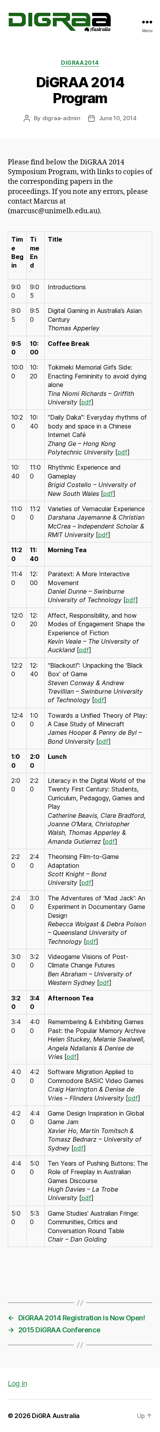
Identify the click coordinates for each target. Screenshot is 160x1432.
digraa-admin (61, 118)
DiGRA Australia (56, 1416)
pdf (86, 402)
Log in (17, 1383)
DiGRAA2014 (80, 62)
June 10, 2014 (118, 118)
